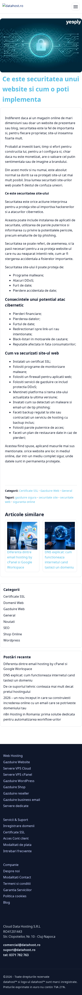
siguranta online (24, 502)
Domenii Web (13, 603)
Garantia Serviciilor (17, 890)
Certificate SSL (28, 491)
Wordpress (11, 640)
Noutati (9, 621)
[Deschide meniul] (76, 7)
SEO (6, 628)
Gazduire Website (16, 762)
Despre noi (11, 871)
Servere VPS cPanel (17, 774)
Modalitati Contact (17, 877)
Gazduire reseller (16, 793)
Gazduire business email (21, 800)
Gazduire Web (49, 491)
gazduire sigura (25, 497)
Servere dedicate (15, 806)
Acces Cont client (16, 838)
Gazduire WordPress (18, 781)
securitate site (48, 497)
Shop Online (12, 634)
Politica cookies (14, 896)
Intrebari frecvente (17, 851)
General (67, 491)
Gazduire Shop (14, 787)
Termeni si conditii (17, 883)
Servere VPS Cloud (17, 768)
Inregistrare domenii (18, 826)
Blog (6, 902)
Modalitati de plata (17, 845)
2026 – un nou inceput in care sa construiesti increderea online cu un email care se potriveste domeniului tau (39, 703)
